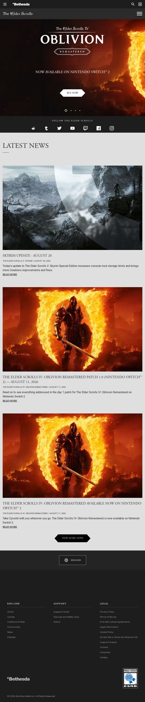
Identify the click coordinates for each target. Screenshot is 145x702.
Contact (104, 647)
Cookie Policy (107, 632)
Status (57, 621)
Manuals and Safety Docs (66, 617)
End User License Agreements (115, 621)
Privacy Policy (107, 611)
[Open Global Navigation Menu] (5, 4)
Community (13, 627)
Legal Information (109, 627)
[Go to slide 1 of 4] (65, 110)
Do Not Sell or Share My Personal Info (119, 637)
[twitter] (59, 128)
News (10, 632)
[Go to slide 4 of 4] (79, 110)
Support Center (61, 611)
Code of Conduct (108, 642)
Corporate (105, 652)
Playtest (11, 637)
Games (10, 617)
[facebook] (99, 128)
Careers (104, 657)
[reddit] (33, 128)
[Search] (133, 4)
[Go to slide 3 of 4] (75, 110)
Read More (10, 274)
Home (10, 611)
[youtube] (72, 128)
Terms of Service (108, 617)
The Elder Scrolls (18, 13)
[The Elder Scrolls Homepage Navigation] (139, 13)
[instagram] (112, 128)
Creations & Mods (16, 621)
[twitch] (85, 128)
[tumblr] (46, 128)
